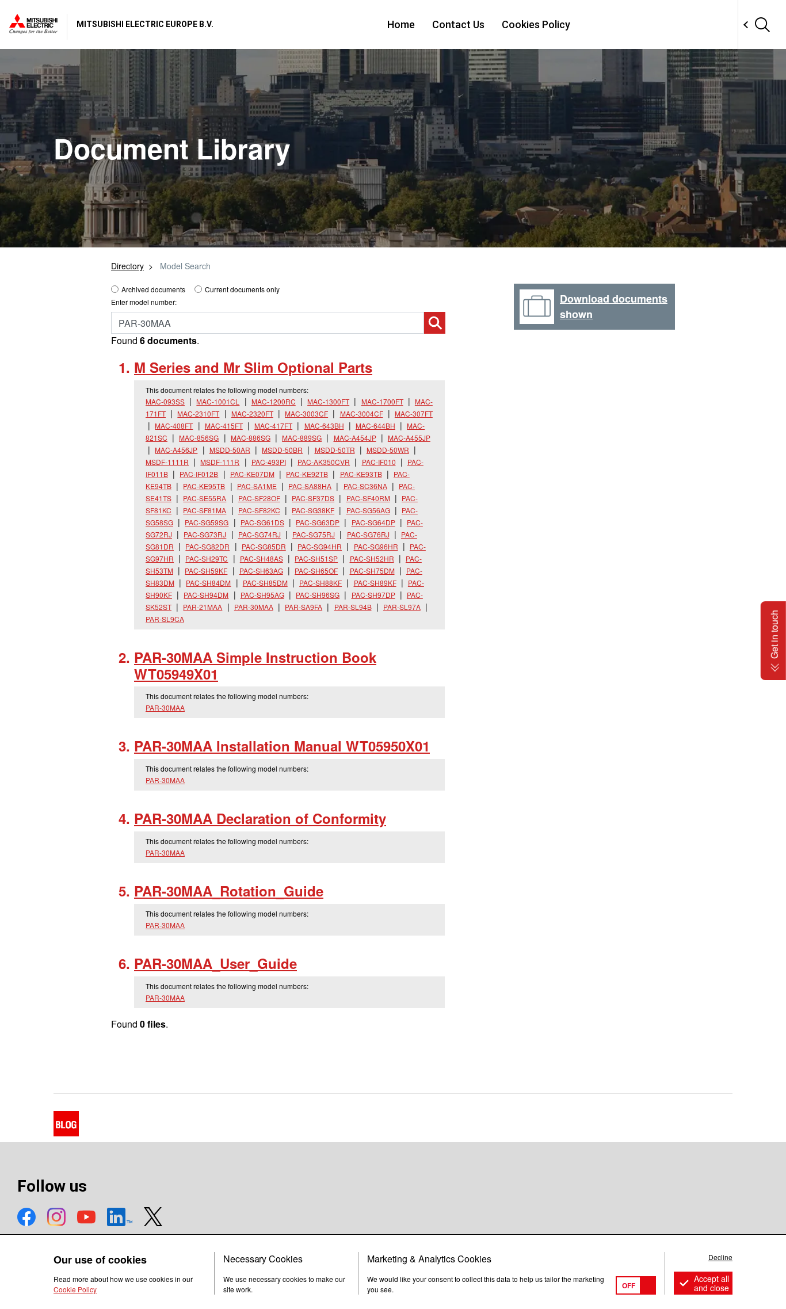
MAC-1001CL (217, 401)
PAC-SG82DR (207, 546)
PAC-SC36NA (365, 486)
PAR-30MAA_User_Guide (215, 963)
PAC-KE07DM (252, 474)
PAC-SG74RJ (259, 534)
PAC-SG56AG (368, 510)
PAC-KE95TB (204, 486)
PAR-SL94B (353, 607)
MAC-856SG (199, 437)
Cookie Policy (75, 1289)
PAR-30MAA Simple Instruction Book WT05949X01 (255, 665)
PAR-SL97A (402, 607)
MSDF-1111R (167, 462)
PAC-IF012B (199, 474)
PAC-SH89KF (375, 582)
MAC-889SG (302, 437)
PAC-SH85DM (265, 582)
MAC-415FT (224, 425)
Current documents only (242, 289)
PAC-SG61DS (262, 522)
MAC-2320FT (252, 413)
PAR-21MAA (202, 607)
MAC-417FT (273, 425)
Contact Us (458, 24)
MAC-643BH (324, 425)
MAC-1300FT (328, 401)
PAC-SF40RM (368, 498)
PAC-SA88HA (309, 486)
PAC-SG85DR (264, 546)
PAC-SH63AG (261, 570)
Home (401, 24)
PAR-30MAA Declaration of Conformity (260, 818)
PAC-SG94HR (319, 546)
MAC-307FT (414, 413)
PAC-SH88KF (320, 582)
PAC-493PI (268, 462)
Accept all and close (711, 1283)
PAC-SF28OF (259, 498)
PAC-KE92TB (307, 474)
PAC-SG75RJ (313, 534)
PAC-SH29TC (206, 558)
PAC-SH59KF (206, 570)
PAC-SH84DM (208, 582)
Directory (127, 266)
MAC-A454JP (355, 437)
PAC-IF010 (379, 462)
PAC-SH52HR (372, 558)
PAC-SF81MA (204, 510)
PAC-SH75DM (372, 570)
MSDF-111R (219, 462)
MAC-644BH (375, 425)
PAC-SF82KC (259, 510)
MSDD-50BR (282, 450)
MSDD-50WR (388, 450)
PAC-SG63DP (317, 522)
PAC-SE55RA (204, 498)
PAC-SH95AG (262, 595)
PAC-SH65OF (316, 570)
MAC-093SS (165, 401)
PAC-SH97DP (373, 595)
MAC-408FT (174, 425)
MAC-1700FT (382, 401)
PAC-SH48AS (261, 558)
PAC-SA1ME (257, 486)
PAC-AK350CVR (323, 462)
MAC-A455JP (409, 437)
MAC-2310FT (198, 413)
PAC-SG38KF (313, 510)
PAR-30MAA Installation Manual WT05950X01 (282, 745)
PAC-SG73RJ (205, 534)
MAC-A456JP (176, 450)
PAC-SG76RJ (368, 534)
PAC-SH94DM (206, 595)
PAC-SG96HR (376, 546)
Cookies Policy (536, 24)
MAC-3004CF (361, 413)
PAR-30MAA (253, 607)
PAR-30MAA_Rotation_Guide (228, 890)
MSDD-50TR (335, 450)
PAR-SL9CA (165, 619)
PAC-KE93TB (361, 474)
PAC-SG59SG (206, 522)
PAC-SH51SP (316, 558)
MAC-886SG (250, 437)
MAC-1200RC (273, 401)
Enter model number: (144, 302)
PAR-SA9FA (303, 607)
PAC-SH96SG (317, 595)
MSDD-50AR (229, 450)
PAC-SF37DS (313, 498)
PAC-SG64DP (373, 522)
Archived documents (153, 289)
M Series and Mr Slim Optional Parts (253, 367)
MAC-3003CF (306, 413)
